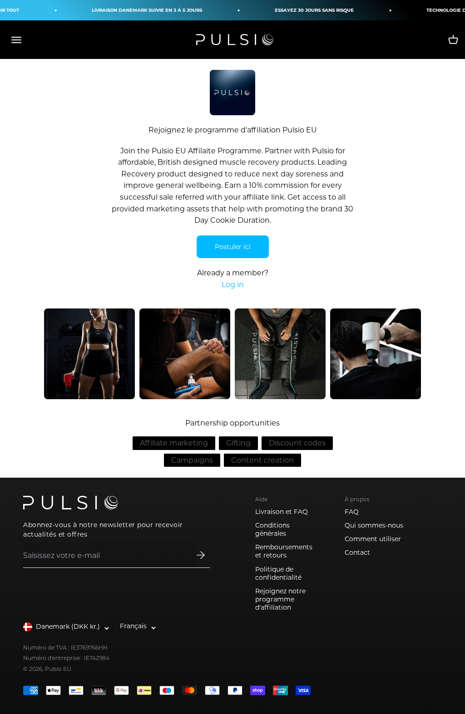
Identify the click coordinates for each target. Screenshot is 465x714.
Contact (357, 552)
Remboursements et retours (283, 551)
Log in (233, 284)
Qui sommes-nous (374, 525)
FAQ (352, 512)
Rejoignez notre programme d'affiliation (280, 599)
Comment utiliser (373, 539)
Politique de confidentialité (278, 573)
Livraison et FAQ (281, 512)
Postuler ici (233, 247)
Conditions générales (272, 529)
